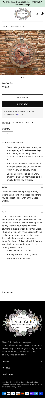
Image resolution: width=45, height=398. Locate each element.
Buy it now (22, 104)
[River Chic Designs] (22, 14)
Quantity (6, 129)
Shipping (6, 122)
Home (4, 26)
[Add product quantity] (11, 134)
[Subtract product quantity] (4, 134)
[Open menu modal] (3, 14)
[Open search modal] (36, 14)
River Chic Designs (23, 382)
